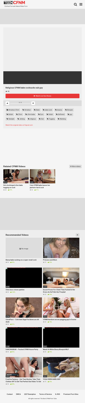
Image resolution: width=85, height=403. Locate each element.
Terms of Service (45, 394)
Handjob (11, 119)
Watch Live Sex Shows (43, 96)
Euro (41, 114)
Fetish (50, 114)
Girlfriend (61, 114)
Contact (10, 394)
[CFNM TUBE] (14, 2)
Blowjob (70, 110)
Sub (42, 119)
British (10, 114)
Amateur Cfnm (13, 110)
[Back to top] (78, 396)
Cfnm (20, 114)
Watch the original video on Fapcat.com (19, 125)
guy (70, 114)
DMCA (18, 394)
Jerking (22, 119)
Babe (38, 110)
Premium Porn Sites (70, 394)
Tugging (52, 119)
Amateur (27, 110)
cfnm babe (31, 114)
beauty (59, 110)
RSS (58, 394)
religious (33, 119)
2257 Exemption (30, 394)
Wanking (62, 119)
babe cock (48, 110)
